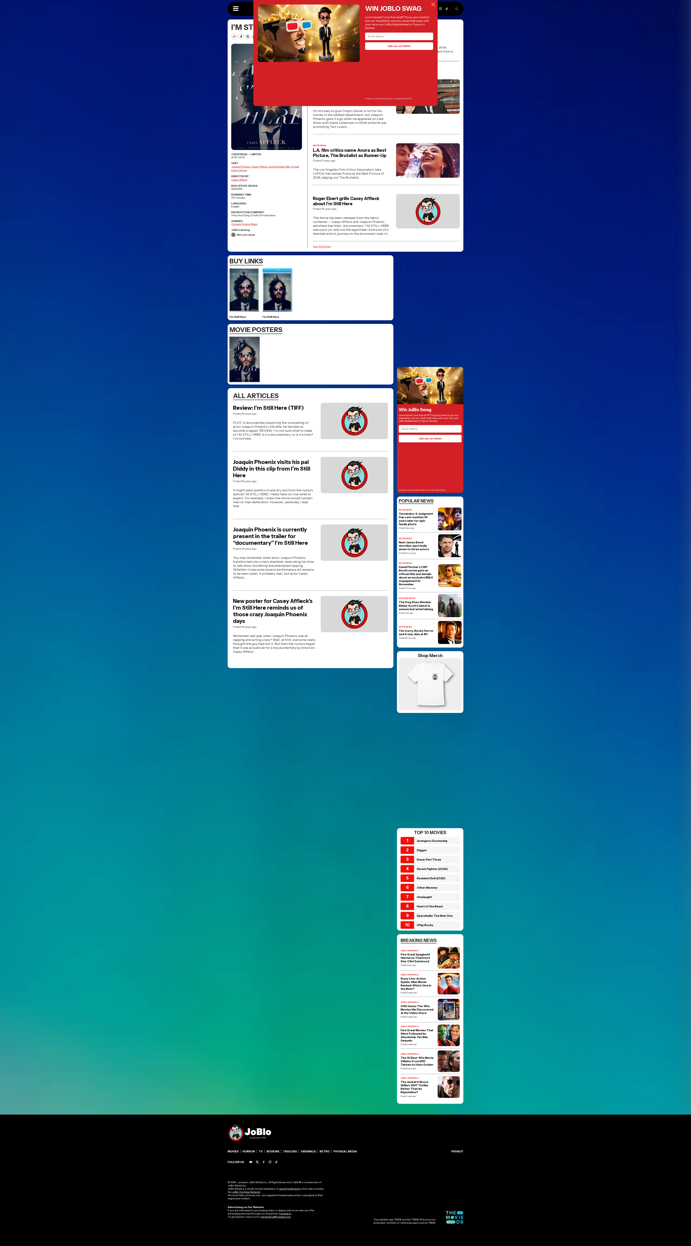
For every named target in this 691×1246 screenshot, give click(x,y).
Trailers (290, 1151)
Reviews (273, 1151)
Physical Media (345, 1151)
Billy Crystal (292, 166)
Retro (325, 1151)
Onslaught (424, 897)
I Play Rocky (425, 925)
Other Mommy (427, 887)
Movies (233, 1151)
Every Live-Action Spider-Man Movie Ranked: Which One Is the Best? (416, 984)
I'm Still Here (237, 316)
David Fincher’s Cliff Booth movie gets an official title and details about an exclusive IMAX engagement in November (416, 575)
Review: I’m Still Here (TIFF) (268, 408)
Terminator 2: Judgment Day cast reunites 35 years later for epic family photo (416, 519)
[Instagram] (440, 8)
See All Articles (322, 246)
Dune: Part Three (429, 859)
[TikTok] (446, 8)
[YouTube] (250, 1162)
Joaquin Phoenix (241, 166)
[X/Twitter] (257, 1162)
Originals (308, 1151)
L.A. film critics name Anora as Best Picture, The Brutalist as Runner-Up (349, 153)
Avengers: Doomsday (432, 841)
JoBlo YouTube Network (246, 1192)
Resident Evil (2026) (431, 878)
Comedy (236, 224)
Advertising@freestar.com (275, 1216)
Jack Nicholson (276, 166)
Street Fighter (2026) (432, 869)
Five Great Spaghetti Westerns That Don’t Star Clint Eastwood (415, 958)
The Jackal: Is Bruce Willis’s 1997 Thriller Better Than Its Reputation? (414, 1087)
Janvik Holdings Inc (290, 1188)
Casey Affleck (259, 166)
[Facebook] (263, 1162)
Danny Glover (239, 170)
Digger (422, 850)
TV (261, 1151)
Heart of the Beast (430, 906)
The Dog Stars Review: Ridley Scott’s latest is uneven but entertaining (416, 605)
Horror (248, 1151)
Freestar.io (285, 1213)
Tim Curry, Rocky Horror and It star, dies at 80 (416, 632)
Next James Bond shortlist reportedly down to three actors (414, 546)
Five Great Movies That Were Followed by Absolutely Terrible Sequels (417, 1035)
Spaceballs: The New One (435, 915)
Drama (246, 224)
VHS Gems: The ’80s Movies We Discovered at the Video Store (417, 1009)
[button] (235, 8)
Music (254, 224)
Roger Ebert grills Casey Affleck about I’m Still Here (346, 201)
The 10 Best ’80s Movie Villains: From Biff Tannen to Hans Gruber (417, 1061)
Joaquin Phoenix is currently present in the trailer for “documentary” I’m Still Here (270, 536)
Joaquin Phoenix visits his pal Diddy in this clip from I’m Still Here (271, 469)
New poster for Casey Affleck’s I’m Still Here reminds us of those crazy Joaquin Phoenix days (273, 611)
